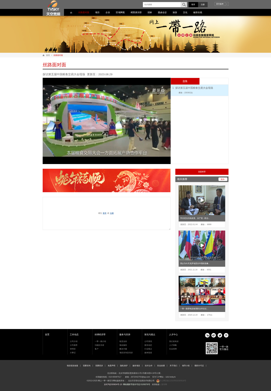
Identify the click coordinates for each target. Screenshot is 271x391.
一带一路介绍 (100, 341)
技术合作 (148, 366)
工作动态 (74, 334)
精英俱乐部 (136, 12)
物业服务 (123, 345)
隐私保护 (124, 366)
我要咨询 (86, 366)
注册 (203, 4)
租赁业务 (123, 341)
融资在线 (197, 12)
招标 (150, 12)
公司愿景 (73, 345)
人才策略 (173, 345)
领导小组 (186, 366)
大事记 (73, 353)
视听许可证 (199, 366)
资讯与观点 (149, 334)
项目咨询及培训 (126, 353)
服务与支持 (124, 334)
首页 (48, 55)
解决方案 (123, 349)
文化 (185, 12)
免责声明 (111, 366)
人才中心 (173, 334)
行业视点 (148, 349)
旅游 (175, 12)
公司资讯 (148, 341)
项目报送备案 (72, 366)
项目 (97, 12)
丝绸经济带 (100, 334)
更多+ (223, 179)
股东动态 (148, 345)
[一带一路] (53, 8)
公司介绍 (73, 341)
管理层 (73, 349)
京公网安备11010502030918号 (172, 381)
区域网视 (120, 12)
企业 (108, 12)
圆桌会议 (162, 12)
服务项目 (136, 366)
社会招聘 (173, 349)
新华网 (164, 384)
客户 (96, 349)
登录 (193, 4)
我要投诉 (99, 366)
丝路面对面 (83, 12)
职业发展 (161, 366)
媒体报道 (148, 353)
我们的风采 (174, 341)
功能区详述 (99, 345)
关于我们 (173, 366)
